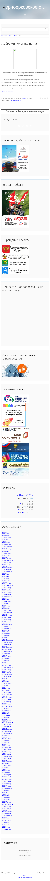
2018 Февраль (7, 597)
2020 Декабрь (7, 674)
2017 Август (6, 583)
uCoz (25, 875)
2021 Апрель (6, 683)
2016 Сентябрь (7, 560)
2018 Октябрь (7, 615)
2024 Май (5, 768)
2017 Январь (6, 569)
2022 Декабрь (7, 729)
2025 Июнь (6, 797)
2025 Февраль (7, 788)
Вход (20, 877)
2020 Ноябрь (6, 672)
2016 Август (6, 558)
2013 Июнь (6, 535)
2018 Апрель (6, 601)
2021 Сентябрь (7, 695)
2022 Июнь (6, 715)
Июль (16, 36)
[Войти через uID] (19, 126)
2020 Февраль (7, 651)
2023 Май (5, 740)
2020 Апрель (6, 656)
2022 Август (6, 720)
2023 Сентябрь (7, 749)
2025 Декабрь (7, 811)
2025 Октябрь (7, 806)
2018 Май (5, 603)
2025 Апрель (6, 793)
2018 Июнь (6, 606)
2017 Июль (6, 581)
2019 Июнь (6, 633)
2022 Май (5, 713)
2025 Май (5, 795)
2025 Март (6, 790)
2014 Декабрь (7, 537)
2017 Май (5, 576)
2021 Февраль (7, 679)
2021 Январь (6, 676)
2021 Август (6, 692)
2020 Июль (6, 663)
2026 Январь (6, 813)
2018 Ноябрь (6, 617)
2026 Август (6, 829)
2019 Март (6, 626)
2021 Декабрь (7, 702)
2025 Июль (6, 800)
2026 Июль (6, 827)
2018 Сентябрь (7, 613)
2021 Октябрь (7, 697)
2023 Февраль (7, 733)
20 (18, 510)
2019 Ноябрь (6, 645)
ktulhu (24, 98)
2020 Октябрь (7, 670)
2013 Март (6, 533)
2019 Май (5, 631)
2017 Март (6, 574)
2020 (10, 36)
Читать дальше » (8, 92)
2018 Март (6, 599)
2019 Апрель (6, 629)
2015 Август (6, 544)
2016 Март (6, 551)
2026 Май (5, 822)
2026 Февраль (7, 816)
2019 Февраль (7, 624)
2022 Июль (6, 717)
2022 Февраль (7, 706)
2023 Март (6, 736)
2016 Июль (6, 556)
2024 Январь (6, 759)
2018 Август (6, 610)
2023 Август (6, 747)
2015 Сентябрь (7, 547)
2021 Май (5, 686)
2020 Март (6, 654)
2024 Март (6, 763)
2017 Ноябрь (6, 590)
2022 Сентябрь (7, 722)
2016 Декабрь (7, 567)
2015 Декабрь (7, 549)
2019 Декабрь (7, 647)
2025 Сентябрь (7, 804)
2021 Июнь (6, 688)
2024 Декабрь (7, 784)
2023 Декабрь (7, 756)
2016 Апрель (6, 553)
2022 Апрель (6, 711)
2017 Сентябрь (7, 585)
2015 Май (5, 540)
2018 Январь (6, 594)
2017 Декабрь (7, 592)
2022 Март (6, 708)
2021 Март (6, 681)
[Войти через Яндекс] (27, 126)
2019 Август (6, 638)
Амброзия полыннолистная (20, 43)
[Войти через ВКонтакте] (23, 126)
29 (22, 513)
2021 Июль (6, 690)
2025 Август (6, 802)
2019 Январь (6, 622)
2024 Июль (6, 772)
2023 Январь (6, 731)
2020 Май (5, 658)
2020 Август (6, 665)
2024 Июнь (6, 770)
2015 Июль (6, 542)
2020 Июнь (6, 661)
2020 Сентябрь (7, 667)
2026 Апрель (6, 820)
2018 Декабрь (7, 619)
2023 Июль (6, 745)
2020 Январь (6, 649)
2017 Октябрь (7, 588)
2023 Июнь (6, 743)
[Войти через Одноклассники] (31, 126)
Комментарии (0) (17, 100)
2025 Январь (6, 786)
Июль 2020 (25, 495)
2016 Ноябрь (6, 565)
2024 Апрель (6, 765)
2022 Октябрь (7, 724)
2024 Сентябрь (7, 777)
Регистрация (27, 877)
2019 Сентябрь (7, 640)
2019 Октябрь (7, 642)
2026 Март (6, 818)
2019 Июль (6, 635)
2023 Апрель (6, 738)
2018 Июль (6, 608)
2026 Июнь (6, 825)
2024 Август (6, 775)
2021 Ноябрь (6, 699)
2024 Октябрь (7, 779)
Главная (4, 36)
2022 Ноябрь (6, 727)
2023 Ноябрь (6, 754)
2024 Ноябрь (6, 781)
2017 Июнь (6, 578)
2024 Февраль (7, 761)
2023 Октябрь (7, 752)
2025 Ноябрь (6, 809)
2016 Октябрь (7, 562)
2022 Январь (6, 704)
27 (18, 513)
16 (25, 507)
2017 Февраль (7, 572)
